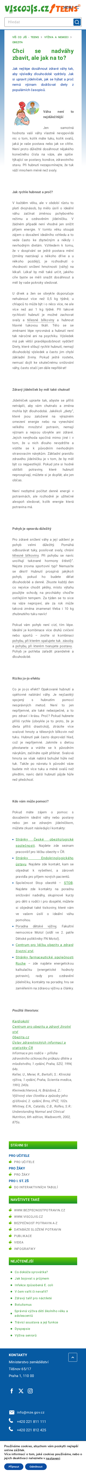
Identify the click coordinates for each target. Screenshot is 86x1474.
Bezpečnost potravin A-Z (36, 1223)
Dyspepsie (22, 1328)
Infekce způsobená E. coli (34, 1285)
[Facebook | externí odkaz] (12, 1391)
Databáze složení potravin (37, 1229)
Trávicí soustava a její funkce (36, 1322)
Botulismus (23, 1304)
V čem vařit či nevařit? (31, 1291)
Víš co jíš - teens (25, 37)
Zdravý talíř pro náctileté (33, 1298)
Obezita (17, 42)
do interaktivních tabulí (36, 1187)
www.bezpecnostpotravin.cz (39, 1210)
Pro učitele (24, 1162)
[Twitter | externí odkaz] (21, 1391)
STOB (68, 883)
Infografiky (25, 1249)
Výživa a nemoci (56, 37)
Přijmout (14, 1466)
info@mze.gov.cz (30, 1412)
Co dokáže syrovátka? (31, 1272)
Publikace (23, 1236)
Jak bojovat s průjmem (32, 1278)
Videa (19, 1242)
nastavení (53, 1458)
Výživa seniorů (26, 1335)
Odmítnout (36, 1466)
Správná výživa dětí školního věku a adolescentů (41, 1313)
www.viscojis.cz (28, 1216)
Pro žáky (22, 1174)
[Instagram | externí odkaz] (30, 1391)
